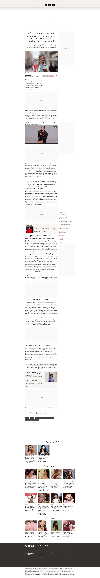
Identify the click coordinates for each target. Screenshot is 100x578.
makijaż (32, 417)
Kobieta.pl (52, 562)
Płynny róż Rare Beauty (31, 81)
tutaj (34, 576)
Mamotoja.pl (40, 560)
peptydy (39, 249)
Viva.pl (64, 560)
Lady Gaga (37, 417)
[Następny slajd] (74, 526)
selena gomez (43, 417)
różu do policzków (46, 163)
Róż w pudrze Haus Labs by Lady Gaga (34, 85)
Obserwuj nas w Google (48, 75)
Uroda (27, 417)
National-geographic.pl (41, 564)
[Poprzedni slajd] (25, 526)
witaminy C (37, 271)
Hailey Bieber (45, 116)
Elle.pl (26, 560)
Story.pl (64, 564)
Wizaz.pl (64, 562)
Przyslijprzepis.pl (53, 564)
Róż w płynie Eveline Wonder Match (33, 83)
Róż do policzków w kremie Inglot (33, 87)
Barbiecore (37, 315)
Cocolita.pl (27, 564)
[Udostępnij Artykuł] (56, 75)
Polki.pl (51, 560)
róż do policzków (36, 419)
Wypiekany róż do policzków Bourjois (34, 89)
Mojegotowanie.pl (41, 562)
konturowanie (50, 417)
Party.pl (26, 562)
